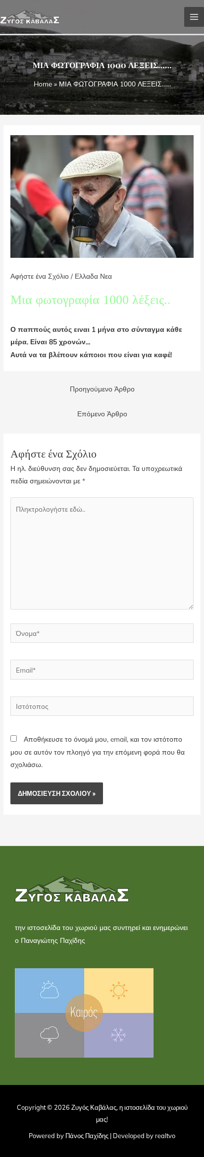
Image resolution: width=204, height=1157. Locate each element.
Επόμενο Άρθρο (102, 413)
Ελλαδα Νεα (93, 276)
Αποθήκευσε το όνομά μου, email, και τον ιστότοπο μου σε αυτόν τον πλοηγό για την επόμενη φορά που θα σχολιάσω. (97, 752)
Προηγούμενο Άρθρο (102, 389)
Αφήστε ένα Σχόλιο (39, 276)
